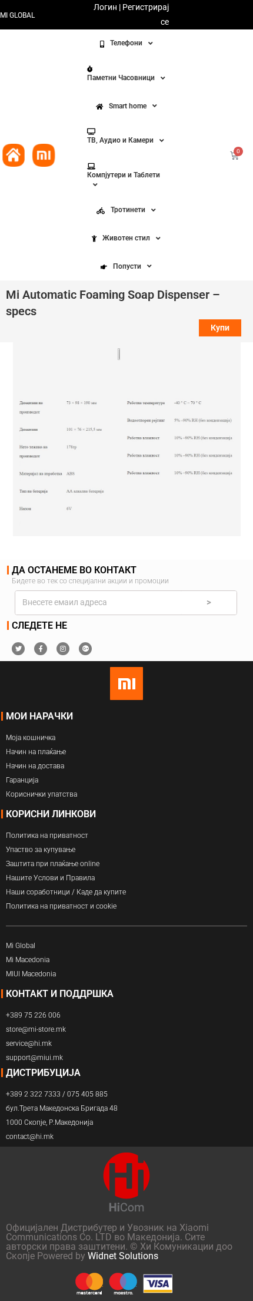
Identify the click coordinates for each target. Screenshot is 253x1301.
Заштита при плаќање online (52, 864)
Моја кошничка (30, 738)
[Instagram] (62, 648)
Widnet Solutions (123, 1256)
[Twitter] (18, 648)
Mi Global (20, 946)
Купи (220, 327)
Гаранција (22, 780)
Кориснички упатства (41, 794)
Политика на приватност (47, 835)
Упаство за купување (40, 850)
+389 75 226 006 (33, 1015)
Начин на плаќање (36, 752)
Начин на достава (35, 766)
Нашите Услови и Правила (50, 878)
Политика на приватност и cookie (61, 906)
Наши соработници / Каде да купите (66, 892)
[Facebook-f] (40, 648)
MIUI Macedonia (31, 974)
